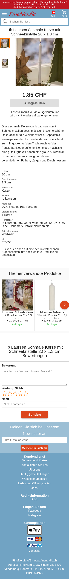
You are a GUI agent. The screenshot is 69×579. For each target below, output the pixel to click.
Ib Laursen (9, 198)
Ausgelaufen (34, 103)
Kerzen (6, 190)
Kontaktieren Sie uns (34, 464)
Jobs (34, 488)
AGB (34, 499)
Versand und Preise (34, 460)
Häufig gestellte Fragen (34, 474)
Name (6, 398)
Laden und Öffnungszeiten (34, 483)
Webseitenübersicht (34, 478)
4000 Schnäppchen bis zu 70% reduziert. (34, 7)
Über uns (34, 469)
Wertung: (13, 388)
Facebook (34, 510)
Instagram (34, 515)
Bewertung (9, 365)
